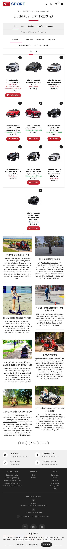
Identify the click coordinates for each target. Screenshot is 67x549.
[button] (13, 95)
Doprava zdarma (14, 453)
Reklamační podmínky (12, 483)
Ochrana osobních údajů (12, 480)
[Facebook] (25, 527)
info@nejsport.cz (27, 516)
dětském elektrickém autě (45, 423)
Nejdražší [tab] (51, 39)
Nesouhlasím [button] (33, 544)
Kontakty (55, 480)
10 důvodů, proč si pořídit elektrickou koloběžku (17, 411)
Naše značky (55, 483)
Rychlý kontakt (43, 516)
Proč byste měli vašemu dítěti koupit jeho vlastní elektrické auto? (49, 409)
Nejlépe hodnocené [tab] (41, 45)
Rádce (33, 478)
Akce (24, 32)
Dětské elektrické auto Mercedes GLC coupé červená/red (13, 128)
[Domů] (14, 4)
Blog (33, 475)
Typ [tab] (15, 26)
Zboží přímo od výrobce (48, 453)
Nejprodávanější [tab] (24, 45)
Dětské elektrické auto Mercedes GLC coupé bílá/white (54, 82)
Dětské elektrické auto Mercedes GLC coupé (33, 82)
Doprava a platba (12, 475)
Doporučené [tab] (28, 39)
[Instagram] (33, 527)
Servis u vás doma (15, 461)
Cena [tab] (22, 26)
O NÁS (55, 472)
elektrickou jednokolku (50, 263)
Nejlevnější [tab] (40, 39)
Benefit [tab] (40, 26)
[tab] (31, 51)
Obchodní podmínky (12, 478)
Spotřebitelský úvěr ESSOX (12, 486)
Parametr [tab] (49, 26)
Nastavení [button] (20, 544)
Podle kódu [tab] (16, 39)
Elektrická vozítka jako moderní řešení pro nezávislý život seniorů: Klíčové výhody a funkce (17, 363)
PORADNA (33, 472)
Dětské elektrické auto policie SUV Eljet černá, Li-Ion (13, 172)
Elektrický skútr (53, 365)
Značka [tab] (31, 26)
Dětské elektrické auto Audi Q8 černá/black (54, 128)
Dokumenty (55, 475)
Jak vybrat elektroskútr (50, 355)
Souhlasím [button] (46, 544)
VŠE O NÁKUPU (12, 472)
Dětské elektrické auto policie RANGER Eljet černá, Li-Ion (33, 172)
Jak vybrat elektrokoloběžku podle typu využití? (17, 318)
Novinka (33, 32)
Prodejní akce (55, 486)
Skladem (43, 32)
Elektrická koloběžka (10, 422)
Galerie (55, 478)
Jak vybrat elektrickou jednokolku (49, 259)
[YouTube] (42, 527)
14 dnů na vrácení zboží (49, 461)
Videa (55, 488)
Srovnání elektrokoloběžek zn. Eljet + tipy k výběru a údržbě (49, 309)
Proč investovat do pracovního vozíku (17, 255)
